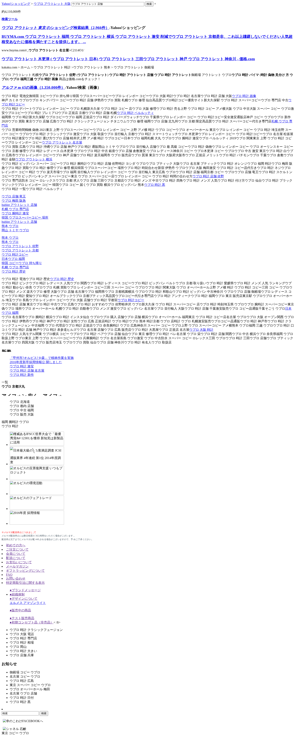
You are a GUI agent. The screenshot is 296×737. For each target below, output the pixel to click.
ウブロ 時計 (10, 426)
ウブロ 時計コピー (15, 254)
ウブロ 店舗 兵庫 (22, 655)
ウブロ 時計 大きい (23, 651)
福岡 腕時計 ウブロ (15, 422)
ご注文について (17, 549)
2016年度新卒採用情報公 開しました (36, 362)
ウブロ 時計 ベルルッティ (135, 113)
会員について (15, 553)
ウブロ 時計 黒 (154, 184)
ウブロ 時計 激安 (22, 366)
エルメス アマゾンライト (28, 603)
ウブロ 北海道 (20, 401)
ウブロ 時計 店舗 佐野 (208, 176)
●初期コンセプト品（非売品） (32, 622)
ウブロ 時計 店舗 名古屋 (27, 370)
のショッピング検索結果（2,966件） (55, 28)
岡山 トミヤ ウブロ (15, 230)
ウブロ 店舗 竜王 (14, 196)
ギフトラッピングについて (25, 570)
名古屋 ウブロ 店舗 (23, 693)
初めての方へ (15, 545)
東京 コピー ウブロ (15, 733)
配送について (15, 558)
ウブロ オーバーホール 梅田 (30, 689)
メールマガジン (17, 566)
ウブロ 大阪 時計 (201, 329)
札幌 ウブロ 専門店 (15, 209)
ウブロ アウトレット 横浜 (33, 159)
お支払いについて (19, 562)
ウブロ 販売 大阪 (22, 414)
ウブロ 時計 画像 (244, 96)
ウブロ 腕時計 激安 (15, 213)
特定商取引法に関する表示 (25, 582)
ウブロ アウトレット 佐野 (20, 246)
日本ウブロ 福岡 (13, 258)
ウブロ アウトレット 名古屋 (62, 142)
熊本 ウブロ (10, 226)
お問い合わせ (15, 578)
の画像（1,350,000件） (33, 87)
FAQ (9, 574)
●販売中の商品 (20, 610)
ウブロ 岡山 (18, 646)
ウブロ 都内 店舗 (22, 406)
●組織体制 (17, 594)
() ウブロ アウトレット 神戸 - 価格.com (128, 59)
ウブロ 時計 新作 (22, 374)
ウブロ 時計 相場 (22, 642)
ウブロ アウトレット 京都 (20, 250)
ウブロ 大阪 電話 (22, 634)
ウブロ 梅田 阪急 (14, 200)
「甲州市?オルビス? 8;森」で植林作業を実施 (42, 358)
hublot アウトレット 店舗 (19, 205)
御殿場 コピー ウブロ (25, 672)
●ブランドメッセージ (25, 590)
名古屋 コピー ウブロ (25, 676)
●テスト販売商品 (22, 618)
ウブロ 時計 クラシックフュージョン (36, 630)
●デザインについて (23, 598)
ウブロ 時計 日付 (22, 697)
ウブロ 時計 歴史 (14, 271)
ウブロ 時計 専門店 (23, 638)
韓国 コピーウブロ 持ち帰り (22, 263)
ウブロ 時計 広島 (22, 680)
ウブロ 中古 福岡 (22, 410)
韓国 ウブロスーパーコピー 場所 (25, 217)
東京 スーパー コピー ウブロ (30, 685)
